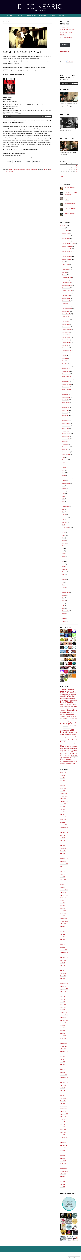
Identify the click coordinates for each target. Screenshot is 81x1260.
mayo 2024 (62, 843)
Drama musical (65, 420)
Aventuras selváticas (67, 259)
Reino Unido (64, 590)
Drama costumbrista (66, 379)
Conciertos (64, 355)
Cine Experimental (66, 269)
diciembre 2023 (63, 856)
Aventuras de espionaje (67, 246)
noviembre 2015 (64, 1108)
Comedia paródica (66, 327)
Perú (63, 582)
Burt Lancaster (67, 697)
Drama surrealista (66, 446)
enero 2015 (62, 1134)
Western (64, 475)
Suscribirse (65, 44)
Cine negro (64, 274)
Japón (63, 564)
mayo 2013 (62, 1186)
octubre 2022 (63, 892)
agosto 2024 (63, 835)
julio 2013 (62, 1181)
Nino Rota (71, 750)
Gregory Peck (67, 718)
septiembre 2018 (64, 1020)
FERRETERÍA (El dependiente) (67, 29)
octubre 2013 (63, 1173)
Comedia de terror (66, 295)
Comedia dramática (66, 300)
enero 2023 (62, 884)
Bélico (63, 261)
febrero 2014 (63, 1163)
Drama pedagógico (66, 423)
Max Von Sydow (71, 746)
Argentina (64, 488)
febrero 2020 (63, 975)
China (63, 511)
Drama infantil (65, 412)
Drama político (65, 428)
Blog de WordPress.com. (40, 1249)
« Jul (61, 176)
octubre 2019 (63, 986)
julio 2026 (62, 775)
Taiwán (63, 608)
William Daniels (73, 761)
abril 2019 (62, 1002)
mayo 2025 (62, 811)
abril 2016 (62, 1095)
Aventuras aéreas (66, 233)
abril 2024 (62, 845)
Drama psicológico (66, 433)
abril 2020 (62, 970)
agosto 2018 (63, 1022)
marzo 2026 (63, 785)
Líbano (63, 566)
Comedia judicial (65, 321)
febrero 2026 (63, 788)
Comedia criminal (66, 287)
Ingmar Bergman (66, 724)
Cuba (63, 519)
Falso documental (66, 452)
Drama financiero (66, 405)
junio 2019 (62, 996)
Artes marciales (65, 230)
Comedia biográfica (66, 282)
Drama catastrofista (66, 376)
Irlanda (63, 553)
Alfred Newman (68, 690)
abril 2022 (62, 908)
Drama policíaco (65, 431)
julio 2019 (62, 994)
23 (76, 171)
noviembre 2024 (64, 827)
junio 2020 (62, 965)
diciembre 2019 (63, 981)
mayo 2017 (62, 1061)
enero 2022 (62, 916)
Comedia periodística (67, 329)
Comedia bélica (65, 280)
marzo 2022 (63, 910)
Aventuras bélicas (66, 238)
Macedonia (64, 569)
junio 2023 (62, 871)
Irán (63, 551)
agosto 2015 (63, 1116)
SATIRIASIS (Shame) (70, 203)
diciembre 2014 (63, 1137)
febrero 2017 (63, 1069)
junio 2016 (62, 1090)
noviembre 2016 (64, 1077)
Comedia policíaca (66, 334)
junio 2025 (62, 809)
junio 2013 (62, 1184)
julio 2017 (62, 1056)
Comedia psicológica (66, 337)
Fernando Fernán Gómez (68, 706)
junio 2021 (62, 934)
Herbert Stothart (70, 720)
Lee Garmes (72, 738)
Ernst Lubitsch (69, 704)
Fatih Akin (45, 169)
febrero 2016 (63, 1100)
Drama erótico (65, 394)
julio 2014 (62, 1150)
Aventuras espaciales (67, 248)
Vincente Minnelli (65, 759)
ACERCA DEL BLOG (9, 15)
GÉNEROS (62, 225)
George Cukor (71, 712)
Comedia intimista (66, 319)
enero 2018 (62, 1041)
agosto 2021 (63, 929)
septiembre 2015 (64, 1114)
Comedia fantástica (66, 313)
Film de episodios (66, 454)
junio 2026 (62, 777)
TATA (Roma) (63, 35)
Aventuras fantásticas (67, 251)
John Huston (69, 732)
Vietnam (64, 618)
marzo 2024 (63, 848)
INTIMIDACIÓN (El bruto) (66, 32)
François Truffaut (69, 708)
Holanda (64, 540)
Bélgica (63, 496)
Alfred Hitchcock (66, 690)
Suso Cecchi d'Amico (67, 755)
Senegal (64, 600)
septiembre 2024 (64, 832)
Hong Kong (64, 543)
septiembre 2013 (64, 1176)
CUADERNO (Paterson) (70, 208)
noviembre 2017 (64, 1046)
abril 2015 (62, 1127)
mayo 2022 (62, 905)
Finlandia (64, 532)
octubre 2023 (63, 861)
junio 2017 (62, 1059)
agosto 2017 (63, 1054)
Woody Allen (71, 763)
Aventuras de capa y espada (68, 243)
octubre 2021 (63, 923)
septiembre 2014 (64, 1145)
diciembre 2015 (63, 1106)
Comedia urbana (65, 353)
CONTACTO (20, 15)
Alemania (10, 169)
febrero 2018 (63, 1038)
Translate (71, 61)
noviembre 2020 (64, 952)
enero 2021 (62, 947)
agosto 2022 (63, 897)
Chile (63, 509)
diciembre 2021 (63, 918)
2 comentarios (11, 171)
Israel (63, 558)
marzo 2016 (63, 1098)
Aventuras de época (66, 241)
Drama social (65, 444)
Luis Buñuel (69, 740)
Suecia (63, 603)
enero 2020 (62, 978)
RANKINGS (61, 15)
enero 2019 (62, 1009)
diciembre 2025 (63, 793)
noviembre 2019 (64, 983)
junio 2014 (62, 1153)
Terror (63, 470)
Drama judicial (65, 418)
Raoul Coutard (67, 752)
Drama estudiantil (66, 397)
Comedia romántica (17, 169)
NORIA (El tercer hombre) (66, 37)
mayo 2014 (62, 1155)
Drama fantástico (66, 402)
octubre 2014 (63, 1142)
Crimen (63, 360)
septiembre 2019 (64, 988)
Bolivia (63, 498)
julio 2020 (62, 962)
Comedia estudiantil (66, 306)
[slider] (49, 116)
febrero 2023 (63, 882)
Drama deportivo (65, 392)
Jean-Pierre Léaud (67, 728)
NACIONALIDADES (64, 478)
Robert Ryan (65, 753)
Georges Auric (71, 714)
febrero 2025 (63, 819)
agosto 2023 (63, 866)
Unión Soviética (65, 610)
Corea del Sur (65, 517)
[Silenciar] (46, 116)
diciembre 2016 (63, 1074)
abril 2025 (62, 814)
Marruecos (64, 571)
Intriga (63, 457)
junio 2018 (62, 1028)
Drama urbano (34, 169)
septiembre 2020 (64, 957)
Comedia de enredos (66, 293)
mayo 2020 (62, 968)
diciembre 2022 (63, 887)
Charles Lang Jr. (65, 700)
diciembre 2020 (63, 949)
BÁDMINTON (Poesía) (70, 213)
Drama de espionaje (66, 389)
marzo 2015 (63, 1129)
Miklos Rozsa (72, 748)
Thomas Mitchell (67, 757)
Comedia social (65, 347)
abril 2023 (62, 876)
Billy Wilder (68, 696)
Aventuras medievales (67, 256)
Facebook (64, 52)
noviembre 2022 (64, 889)
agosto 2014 (63, 1147)
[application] (27, 116)
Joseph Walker (70, 736)
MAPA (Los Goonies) (65, 27)
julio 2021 (62, 931)
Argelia (63, 485)
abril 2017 (62, 1064)
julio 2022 (62, 900)
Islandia (63, 556)
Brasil (63, 501)
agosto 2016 (63, 1085)
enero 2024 (62, 853)
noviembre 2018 (64, 1015)
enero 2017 (62, 1072)
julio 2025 (62, 806)
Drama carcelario (66, 373)
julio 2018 (62, 1025)
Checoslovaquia (65, 506)
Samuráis (64, 467)
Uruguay (64, 613)
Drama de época (65, 386)
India (63, 548)
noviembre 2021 (64, 921)
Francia (63, 535)
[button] (69, 1204)
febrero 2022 (63, 913)
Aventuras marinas (66, 254)
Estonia (63, 530)
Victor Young (74, 757)
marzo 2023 (63, 879)
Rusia (63, 597)
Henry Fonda (63, 720)
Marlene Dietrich (71, 742)
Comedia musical (66, 324)
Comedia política (66, 332)
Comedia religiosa (66, 340)
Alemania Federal (66, 483)
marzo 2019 (63, 1004)
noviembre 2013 (64, 1171)
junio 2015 (62, 1121)
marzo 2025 (63, 817)
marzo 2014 (63, 1160)
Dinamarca (64, 522)
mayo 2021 (62, 936)
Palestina (64, 579)
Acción (63, 228)
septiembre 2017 (64, 1051)
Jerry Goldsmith (66, 730)
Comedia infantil (65, 316)
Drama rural (64, 441)
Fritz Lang (69, 710)
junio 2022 (62, 903)
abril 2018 (62, 1033)
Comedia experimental (67, 308)
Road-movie (64, 465)
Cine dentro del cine (66, 267)
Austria (63, 493)
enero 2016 (62, 1103)
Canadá (63, 504)
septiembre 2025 (64, 801)
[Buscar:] (76, 15)
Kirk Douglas (66, 738)
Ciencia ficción (65, 264)
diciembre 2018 (63, 1012)
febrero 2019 (63, 1007)
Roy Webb (71, 753)
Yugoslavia (64, 621)
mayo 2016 (62, 1093)
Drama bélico (65, 368)
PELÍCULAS (52, 15)
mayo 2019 (62, 999)
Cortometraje (65, 358)
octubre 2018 (63, 1017)
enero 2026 (62, 791)
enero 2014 (62, 1166)
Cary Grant (71, 698)
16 (76, 169)
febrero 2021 (63, 944)
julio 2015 (62, 1119)
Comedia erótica (65, 303)
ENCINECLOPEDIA (31, 15)
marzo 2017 (63, 1067)
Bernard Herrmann (68, 694)
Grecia (63, 538)
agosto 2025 (63, 804)
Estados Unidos (65, 527)
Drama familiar (65, 399)
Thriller (63, 472)
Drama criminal (65, 381)
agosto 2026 (63, 772)
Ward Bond (65, 761)
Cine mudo (64, 272)
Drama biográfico (66, 371)
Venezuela (64, 616)
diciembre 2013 (63, 1168)
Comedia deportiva (66, 298)
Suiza (63, 605)
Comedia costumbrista (67, 285)
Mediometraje (65, 459)
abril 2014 (62, 1158)
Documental (64, 363)
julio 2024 (62, 837)
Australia (64, 491)
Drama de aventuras (66, 384)
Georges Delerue (65, 716)
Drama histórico (65, 410)
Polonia (63, 584)
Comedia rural (65, 345)
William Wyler (63, 763)
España (63, 524)
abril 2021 (62, 939)
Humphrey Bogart (72, 722)
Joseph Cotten (68, 734)
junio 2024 (62, 840)
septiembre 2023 (64, 863)
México (63, 574)
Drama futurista (65, 407)
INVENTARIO (42, 15)
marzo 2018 (63, 1035)
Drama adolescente (66, 366)
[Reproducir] (5, 116)
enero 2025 (62, 822)
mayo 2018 (62, 1030)
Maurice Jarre (69, 744)
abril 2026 (62, 783)
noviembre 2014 (64, 1140)
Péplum (63, 462)
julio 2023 (62, 869)
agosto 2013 (63, 1179)
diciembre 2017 (63, 1043)
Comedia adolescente (67, 277)
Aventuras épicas (66, 235)
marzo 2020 (63, 973)
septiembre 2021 (64, 926)
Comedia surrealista (66, 350)
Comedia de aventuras (67, 290)
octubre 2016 (63, 1080)
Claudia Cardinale (73, 700)
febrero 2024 (63, 850)
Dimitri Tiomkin (66, 702)
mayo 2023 (62, 874)
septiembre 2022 (64, 895)
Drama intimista (65, 415)
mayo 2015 (62, 1124)
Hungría (63, 545)
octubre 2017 (63, 1048)
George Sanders (64, 714)
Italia (63, 561)
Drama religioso (65, 436)
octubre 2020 (63, 955)
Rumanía (64, 595)
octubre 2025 (63, 798)
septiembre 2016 (64, 1082)
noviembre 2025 (64, 796)
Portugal (64, 587)
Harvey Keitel (74, 718)
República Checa (66, 592)
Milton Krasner (64, 750)
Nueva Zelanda (65, 577)
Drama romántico (26, 169)
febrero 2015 (63, 1132)
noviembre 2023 (64, 858)
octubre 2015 (63, 1111)
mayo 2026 (62, 780)
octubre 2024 (63, 830)
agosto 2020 (63, 960)
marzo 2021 (63, 942)
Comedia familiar (66, 311)
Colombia (64, 514)
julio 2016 (62, 1087)
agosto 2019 (63, 991)
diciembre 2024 (63, 824)
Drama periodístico (66, 425)
